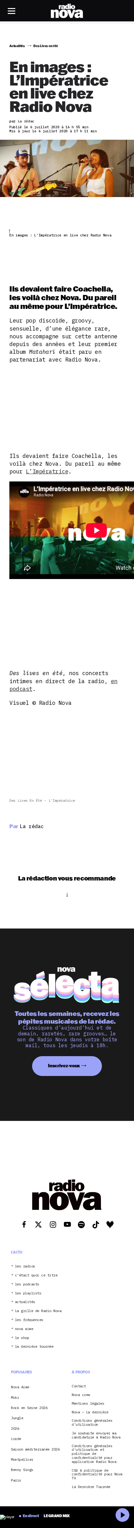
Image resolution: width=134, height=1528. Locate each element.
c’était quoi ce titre (36, 1275)
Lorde (16, 1438)
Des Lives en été (25, 800)
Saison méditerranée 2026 (35, 1449)
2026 (15, 1428)
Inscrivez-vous (64, 1066)
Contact (79, 1386)
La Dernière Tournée (91, 1487)
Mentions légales (88, 1404)
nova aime (24, 1329)
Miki (15, 1397)
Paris (16, 1480)
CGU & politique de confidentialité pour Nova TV (97, 1474)
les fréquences (29, 1320)
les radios (25, 1266)
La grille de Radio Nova (38, 1311)
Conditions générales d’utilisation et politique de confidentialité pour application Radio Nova (94, 1454)
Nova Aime (20, 1387)
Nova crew (81, 1395)
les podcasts (27, 1284)
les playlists (28, 1293)
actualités (25, 1302)
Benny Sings (22, 1469)
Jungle (17, 1418)
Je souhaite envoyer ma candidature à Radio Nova (96, 1435)
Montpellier (22, 1459)
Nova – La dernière (90, 1412)
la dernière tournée (34, 1347)
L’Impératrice (47, 471)
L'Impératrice (62, 800)
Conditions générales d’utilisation (92, 1423)
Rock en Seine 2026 (29, 1407)
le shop (22, 1338)
